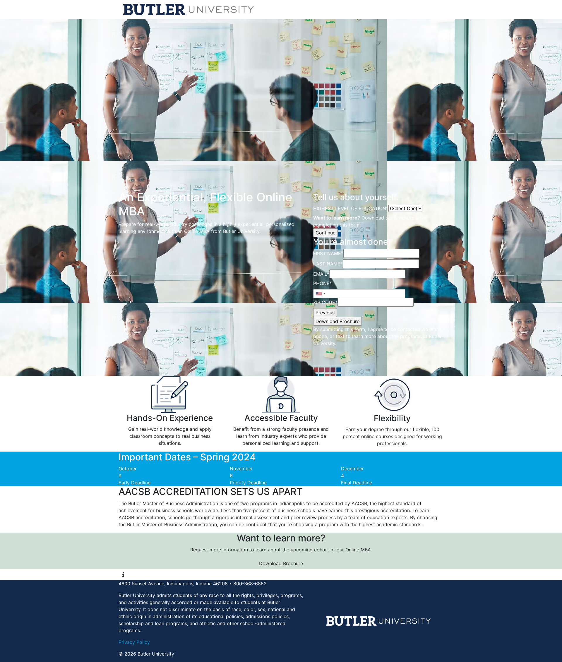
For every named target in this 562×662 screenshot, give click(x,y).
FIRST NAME (328, 253)
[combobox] (320, 293)
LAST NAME (328, 264)
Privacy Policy (134, 642)
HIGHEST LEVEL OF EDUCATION (350, 208)
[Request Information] (123, 574)
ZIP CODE (325, 302)
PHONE (322, 283)
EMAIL (321, 274)
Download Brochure (281, 563)
